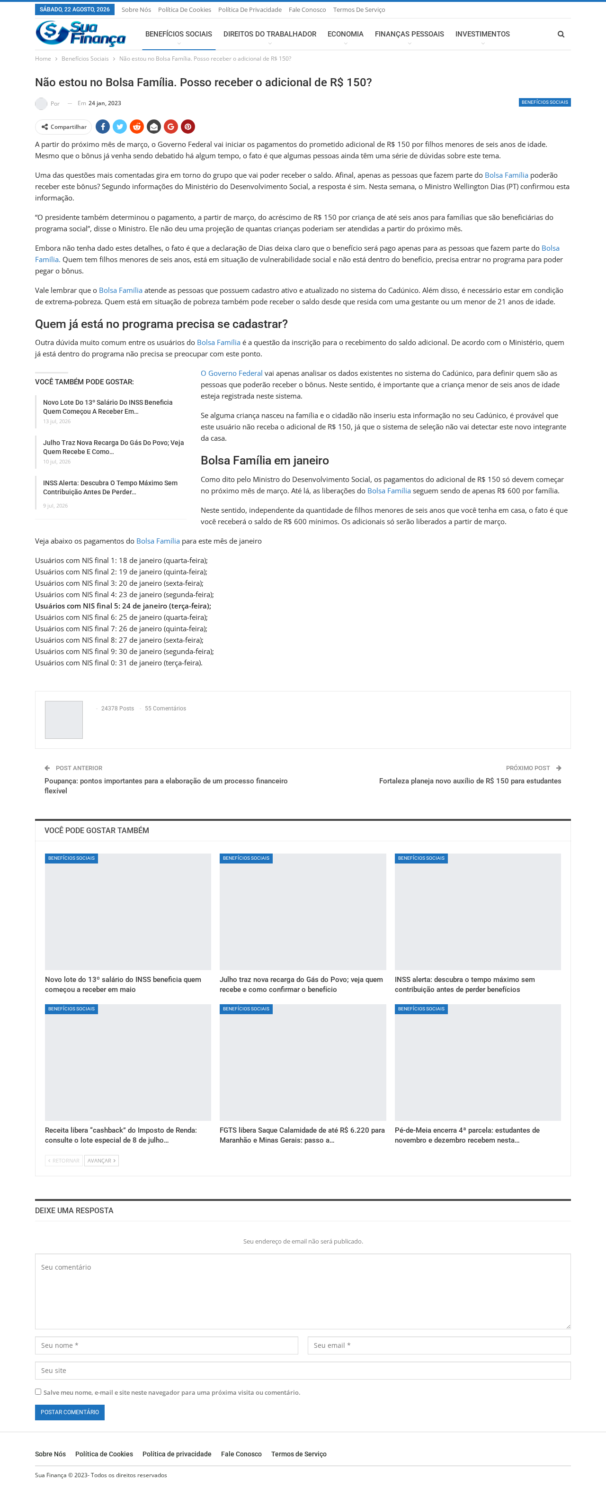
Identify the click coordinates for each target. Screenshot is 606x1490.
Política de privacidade (250, 9)
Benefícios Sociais (178, 34)
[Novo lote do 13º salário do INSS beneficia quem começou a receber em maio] (128, 912)
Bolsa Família (506, 175)
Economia (346, 34)
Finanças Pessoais (409, 34)
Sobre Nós (136, 9)
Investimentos (482, 34)
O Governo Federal (232, 373)
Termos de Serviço (359, 9)
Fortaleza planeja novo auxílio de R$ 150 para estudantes (470, 781)
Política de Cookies (184, 9)
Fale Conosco (307, 9)
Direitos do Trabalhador (269, 34)
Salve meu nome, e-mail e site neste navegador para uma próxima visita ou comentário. (172, 1392)
